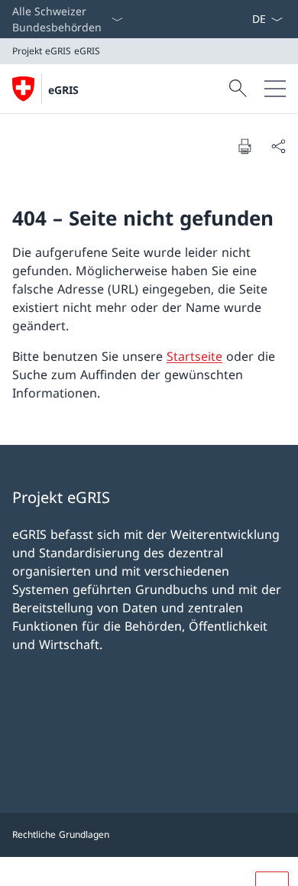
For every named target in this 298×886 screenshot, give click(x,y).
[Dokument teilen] (278, 146)
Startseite (194, 356)
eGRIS (63, 90)
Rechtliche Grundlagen (60, 834)
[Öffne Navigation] (275, 88)
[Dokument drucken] (244, 146)
